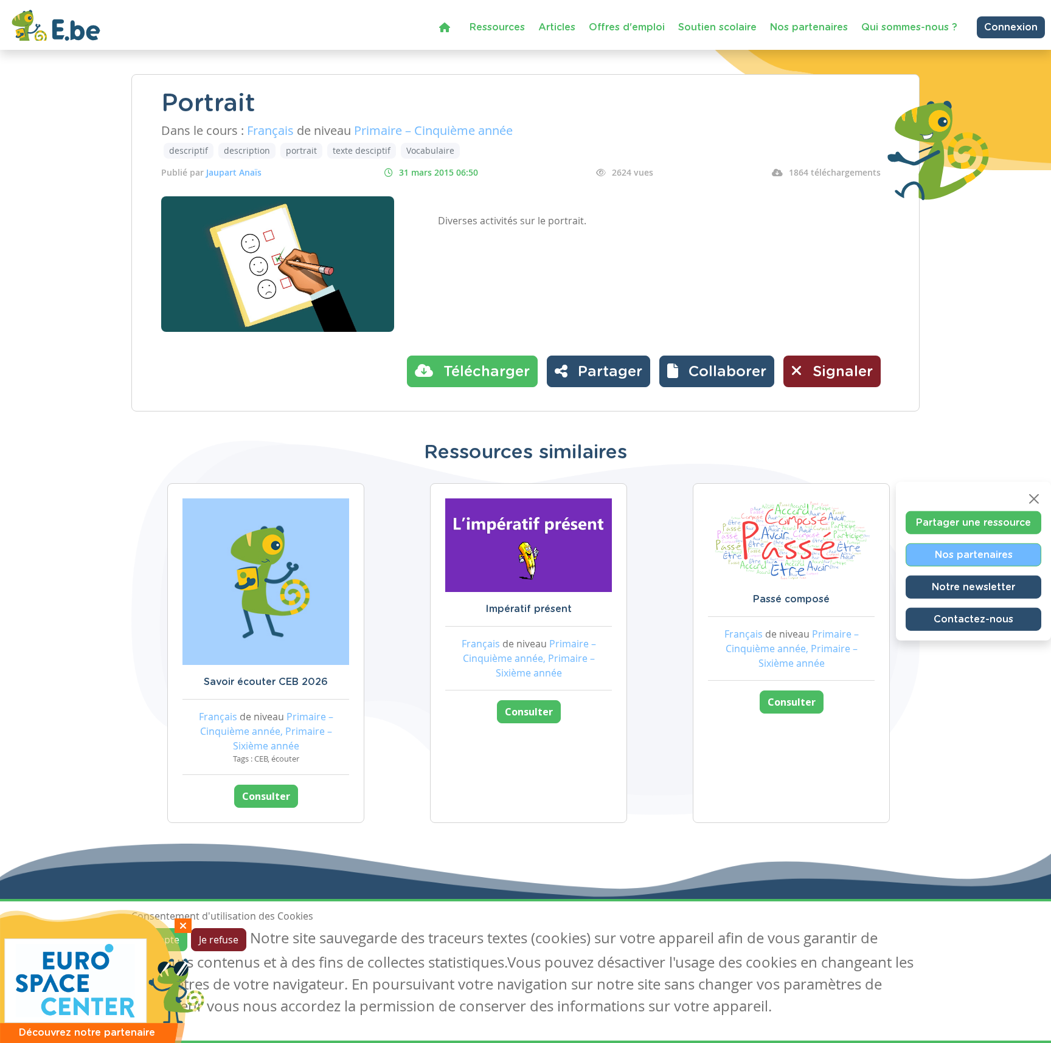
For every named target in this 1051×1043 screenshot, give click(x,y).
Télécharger (484, 372)
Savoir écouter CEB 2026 (266, 682)
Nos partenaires (809, 27)
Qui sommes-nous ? (909, 27)
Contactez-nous (973, 619)
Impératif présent (528, 609)
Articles (556, 27)
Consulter (266, 796)
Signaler (840, 372)
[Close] (1034, 499)
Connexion (1011, 27)
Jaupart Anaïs (234, 172)
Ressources (497, 27)
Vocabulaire (430, 150)
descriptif (188, 150)
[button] (716, 371)
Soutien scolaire (717, 27)
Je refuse (218, 939)
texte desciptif (361, 150)
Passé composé (791, 599)
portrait (301, 150)
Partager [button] (608, 372)
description (247, 150)
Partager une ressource (973, 523)
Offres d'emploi (627, 27)
